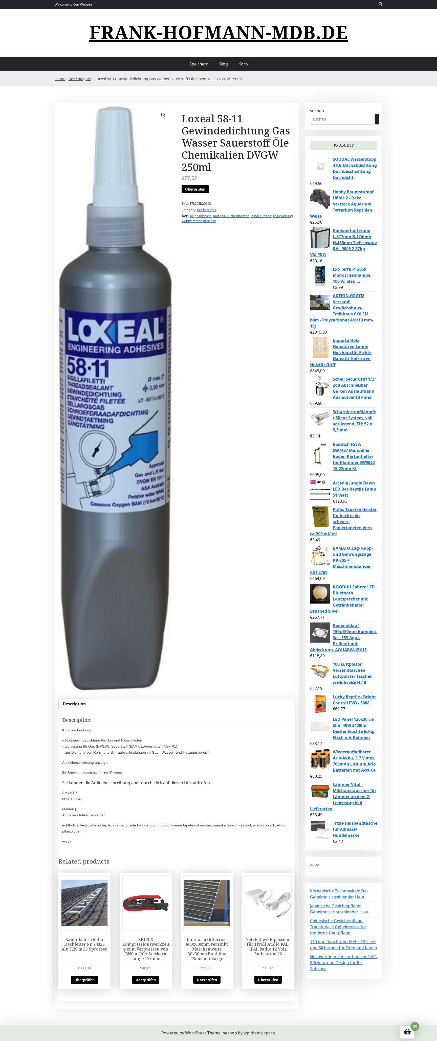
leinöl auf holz (261, 216)
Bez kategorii (80, 78)
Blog (223, 64)
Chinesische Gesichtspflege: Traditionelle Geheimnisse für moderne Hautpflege (338, 927)
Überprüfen (195, 189)
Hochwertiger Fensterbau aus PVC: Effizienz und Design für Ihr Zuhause (343, 962)
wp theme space (259, 1033)
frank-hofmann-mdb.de (218, 32)
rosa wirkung (283, 216)
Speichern (199, 64)
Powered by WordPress (183, 1033)
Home (60, 78)
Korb (243, 64)
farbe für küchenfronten (231, 216)
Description (74, 704)
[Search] (377, 119)
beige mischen (201, 216)
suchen (317, 110)
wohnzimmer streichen (199, 221)
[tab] (74, 704)
